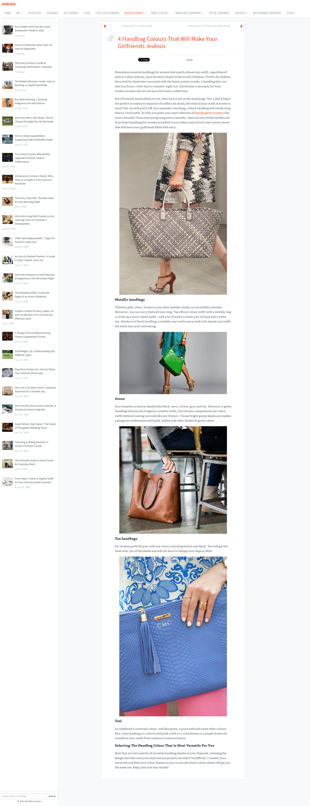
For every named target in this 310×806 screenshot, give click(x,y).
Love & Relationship (107, 13)
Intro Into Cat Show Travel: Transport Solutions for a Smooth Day (35, 392)
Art (18, 13)
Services (240, 13)
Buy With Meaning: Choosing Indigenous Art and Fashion (31, 104)
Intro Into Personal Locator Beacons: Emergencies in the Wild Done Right (35, 279)
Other (290, 13)
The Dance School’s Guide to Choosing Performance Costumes (33, 67)
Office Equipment (219, 13)
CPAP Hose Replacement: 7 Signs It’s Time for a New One (35, 243)
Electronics (71, 13)
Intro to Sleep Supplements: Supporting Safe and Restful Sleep (33, 140)
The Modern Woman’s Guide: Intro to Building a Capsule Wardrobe (35, 86)
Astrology (34, 13)
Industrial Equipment (188, 13)
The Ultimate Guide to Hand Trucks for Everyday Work (34, 465)
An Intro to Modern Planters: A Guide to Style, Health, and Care (35, 261)
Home (8, 13)
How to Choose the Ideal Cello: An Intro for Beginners (33, 49)
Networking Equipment (267, 13)
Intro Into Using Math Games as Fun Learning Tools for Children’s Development (28, 222)
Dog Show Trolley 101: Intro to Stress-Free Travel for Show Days (35, 374)
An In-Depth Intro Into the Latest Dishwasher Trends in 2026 (32, 31)
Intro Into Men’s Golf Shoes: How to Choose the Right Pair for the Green (34, 122)
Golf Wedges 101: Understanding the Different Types (35, 355)
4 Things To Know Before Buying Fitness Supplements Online (32, 337)
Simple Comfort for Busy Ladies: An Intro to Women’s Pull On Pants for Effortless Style (27, 317)
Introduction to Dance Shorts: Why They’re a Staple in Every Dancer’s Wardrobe (27, 182)
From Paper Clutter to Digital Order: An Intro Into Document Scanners (34, 483)
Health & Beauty (134, 13)
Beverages (52, 13)
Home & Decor (159, 13)
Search (52, 796)
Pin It (189, 60)
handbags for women (209, 113)
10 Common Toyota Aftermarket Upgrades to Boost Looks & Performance (26, 160)
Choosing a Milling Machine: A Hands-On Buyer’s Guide (31, 446)
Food (87, 13)
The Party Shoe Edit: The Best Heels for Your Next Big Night (34, 202)
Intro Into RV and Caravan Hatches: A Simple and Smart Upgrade (35, 410)
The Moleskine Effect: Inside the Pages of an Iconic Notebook (32, 297)
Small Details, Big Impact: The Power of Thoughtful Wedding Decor (35, 428)
